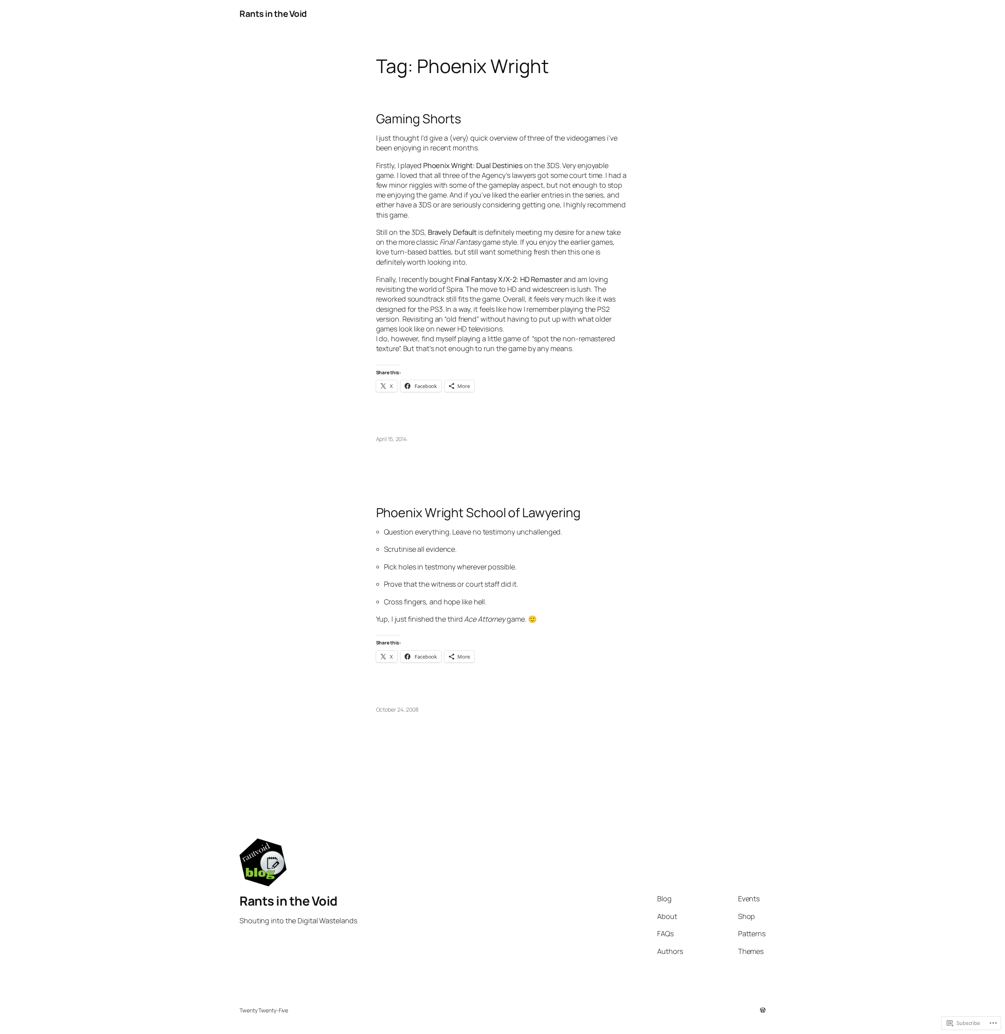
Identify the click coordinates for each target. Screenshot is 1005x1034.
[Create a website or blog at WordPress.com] (763, 1010)
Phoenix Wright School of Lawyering (478, 512)
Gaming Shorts (419, 119)
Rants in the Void (273, 14)
